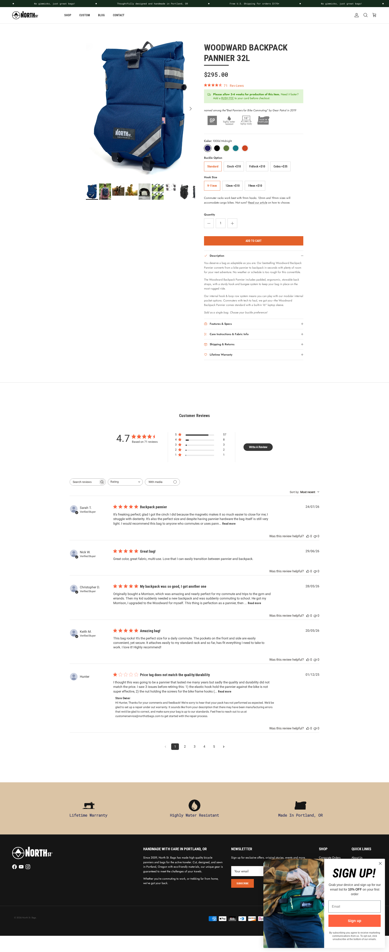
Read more (229, 523)
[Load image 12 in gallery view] (140, 106)
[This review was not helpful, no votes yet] (315, 536)
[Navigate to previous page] (165, 746)
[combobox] (125, 482)
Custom (84, 15)
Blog (101, 15)
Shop (67, 15)
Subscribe (242, 883)
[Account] (356, 15)
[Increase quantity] (232, 223)
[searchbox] (84, 482)
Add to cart (254, 240)
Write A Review (258, 447)
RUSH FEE (227, 98)
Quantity (209, 215)
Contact (118, 15)
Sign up (354, 921)
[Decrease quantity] (209, 223)
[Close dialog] (380, 863)
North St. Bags (29, 917)
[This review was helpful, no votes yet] (307, 536)
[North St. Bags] (25, 15)
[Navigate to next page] (224, 746)
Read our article (257, 202)
